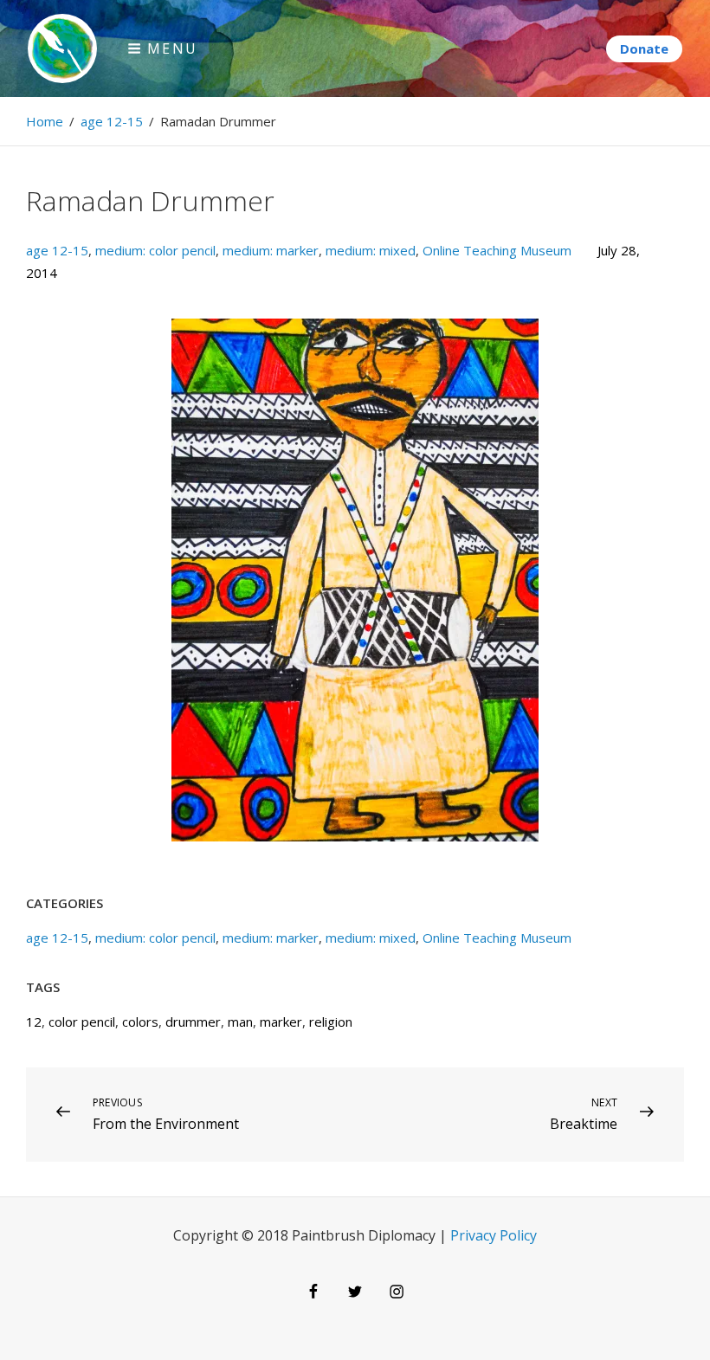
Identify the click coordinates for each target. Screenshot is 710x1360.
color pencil (81, 1021)
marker (281, 1021)
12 (34, 1021)
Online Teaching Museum (497, 250)
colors (140, 1021)
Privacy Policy (493, 1235)
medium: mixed (371, 250)
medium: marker (271, 250)
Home (44, 121)
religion (330, 1021)
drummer (193, 1021)
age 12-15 (112, 121)
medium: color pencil (155, 250)
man (240, 1021)
